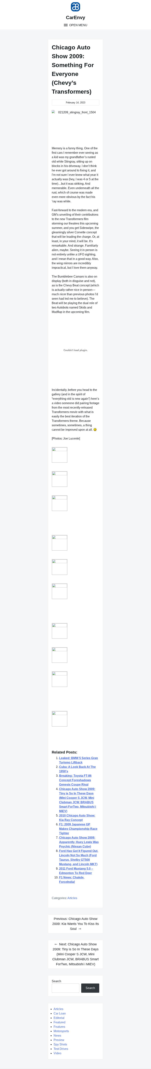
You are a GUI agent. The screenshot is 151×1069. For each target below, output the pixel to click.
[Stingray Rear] (59, 719)
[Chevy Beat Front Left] (59, 543)
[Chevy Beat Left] (59, 591)
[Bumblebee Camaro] (59, 479)
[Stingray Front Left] (59, 679)
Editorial (59, 1017)
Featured (59, 1022)
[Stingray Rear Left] (59, 455)
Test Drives (61, 1048)
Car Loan (60, 1013)
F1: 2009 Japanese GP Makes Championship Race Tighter (78, 829)
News (57, 1035)
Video (57, 1053)
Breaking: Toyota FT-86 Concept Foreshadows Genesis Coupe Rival (75, 780)
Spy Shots (60, 1044)
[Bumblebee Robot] (59, 503)
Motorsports (61, 1031)
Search (56, 981)
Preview (59, 1040)
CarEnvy (75, 17)
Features (59, 1026)
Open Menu (78, 25)
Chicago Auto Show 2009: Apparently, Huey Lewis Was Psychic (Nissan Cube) (79, 842)
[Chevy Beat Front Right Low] (59, 567)
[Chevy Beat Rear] (59, 631)
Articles (72, 898)
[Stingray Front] (59, 655)
